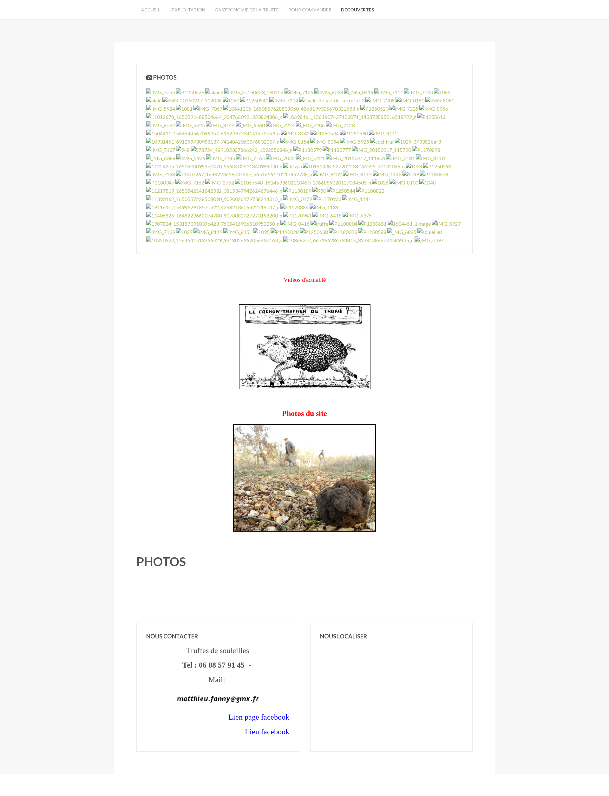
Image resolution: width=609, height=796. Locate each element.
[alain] (153, 100)
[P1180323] (343, 231)
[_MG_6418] (327, 215)
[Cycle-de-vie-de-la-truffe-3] (331, 100)
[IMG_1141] (356, 198)
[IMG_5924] (160, 108)
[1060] (231, 100)
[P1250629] (190, 91)
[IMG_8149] (207, 231)
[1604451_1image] (409, 223)
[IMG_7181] (400, 157)
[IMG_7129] (299, 91)
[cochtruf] (382, 141)
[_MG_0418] (358, 91)
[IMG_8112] (383, 133)
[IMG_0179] (297, 198)
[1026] (380, 182)
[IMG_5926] (190, 157)
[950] (319, 190)
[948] (183, 149)
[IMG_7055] (280, 157)
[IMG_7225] (404, 108)
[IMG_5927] (446, 223)
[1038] (414, 166)
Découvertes (357, 9)
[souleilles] (429, 231)
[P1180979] (307, 149)
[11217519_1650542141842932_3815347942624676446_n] (214, 190)
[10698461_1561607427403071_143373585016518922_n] (349, 116)
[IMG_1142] (387, 174)
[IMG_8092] (160, 124)
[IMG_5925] (190, 124)
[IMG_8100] (404, 182)
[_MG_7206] (310, 124)
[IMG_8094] (324, 141)
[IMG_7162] (189, 182)
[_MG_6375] (357, 215)
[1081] (184, 108)
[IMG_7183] (220, 157)
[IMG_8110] (430, 157)
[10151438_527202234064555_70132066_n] (354, 166)
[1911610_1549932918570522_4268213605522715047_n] (212, 207)
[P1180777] (337, 149)
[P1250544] (341, 190)
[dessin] (292, 166)
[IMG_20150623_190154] (254, 91)
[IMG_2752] (219, 182)
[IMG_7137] (160, 149)
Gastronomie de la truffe (247, 9)
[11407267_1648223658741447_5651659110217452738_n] (244, 174)
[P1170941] (297, 215)
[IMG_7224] (280, 124)
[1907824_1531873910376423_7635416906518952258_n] (212, 223)
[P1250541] (254, 100)
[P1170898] (426, 149)
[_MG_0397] (429, 239)
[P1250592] (437, 166)
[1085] (442, 91)
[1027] (184, 231)
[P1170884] (294, 207)
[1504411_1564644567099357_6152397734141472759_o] (213, 133)
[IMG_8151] (237, 231)
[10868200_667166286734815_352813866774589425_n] (348, 239)
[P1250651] (372, 223)
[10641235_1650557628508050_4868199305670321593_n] (291, 108)
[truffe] (319, 223)
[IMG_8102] (327, 174)
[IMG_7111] (388, 91)
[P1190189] (297, 190)
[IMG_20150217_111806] (355, 157)
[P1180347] (160, 182)
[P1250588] (372, 231)
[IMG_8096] (433, 108)
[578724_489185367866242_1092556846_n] (241, 149)
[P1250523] (374, 108)
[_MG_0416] (295, 223)
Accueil (150, 9)
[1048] (427, 182)
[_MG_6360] (250, 124)
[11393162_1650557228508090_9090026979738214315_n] (214, 198)
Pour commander (309, 9)
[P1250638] (314, 231)
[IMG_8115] (357, 174)
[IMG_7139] (160, 231)
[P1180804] (343, 223)
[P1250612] (431, 116)
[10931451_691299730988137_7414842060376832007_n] (212, 141)
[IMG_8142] (295, 133)
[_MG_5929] (354, 141)
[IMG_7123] (340, 124)
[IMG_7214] (283, 100)
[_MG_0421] (310, 157)
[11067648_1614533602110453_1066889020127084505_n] (303, 182)
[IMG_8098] (328, 91)
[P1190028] (285, 231)
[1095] (261, 231)
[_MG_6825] (401, 231)
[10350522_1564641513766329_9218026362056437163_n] (214, 239)
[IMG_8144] (220, 124)
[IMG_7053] (160, 91)
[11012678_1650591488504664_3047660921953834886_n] (214, 116)
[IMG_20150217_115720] (381, 149)
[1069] (411, 174)
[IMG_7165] (250, 157)
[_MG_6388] (160, 157)
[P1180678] (434, 174)
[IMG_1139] (324, 207)
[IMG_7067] (207, 108)
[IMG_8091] (439, 100)
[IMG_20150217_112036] (192, 100)
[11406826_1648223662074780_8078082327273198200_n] (214, 215)
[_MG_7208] (380, 100)
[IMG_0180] (410, 100)
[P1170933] (327, 198)
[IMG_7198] (160, 174)
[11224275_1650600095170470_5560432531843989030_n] (214, 166)
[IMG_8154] (294, 141)
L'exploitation (187, 9)
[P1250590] (354, 133)
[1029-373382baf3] (418, 141)
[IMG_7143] (418, 91)
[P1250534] (325, 133)
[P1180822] (370, 190)
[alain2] (214, 91)
